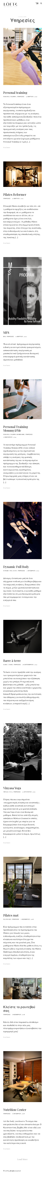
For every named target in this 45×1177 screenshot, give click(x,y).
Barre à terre (12, 661)
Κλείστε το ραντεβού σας (19, 1009)
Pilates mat (10, 915)
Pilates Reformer (14, 194)
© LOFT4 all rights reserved (12, 1171)
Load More (22, 1159)
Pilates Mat (7, 919)
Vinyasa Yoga (12, 788)
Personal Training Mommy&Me (15, 428)
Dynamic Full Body (16, 567)
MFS (6, 332)
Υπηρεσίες (20, 96)
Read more (6, 147)
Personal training (15, 93)
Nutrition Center (14, 1110)
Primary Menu (37, 3)
